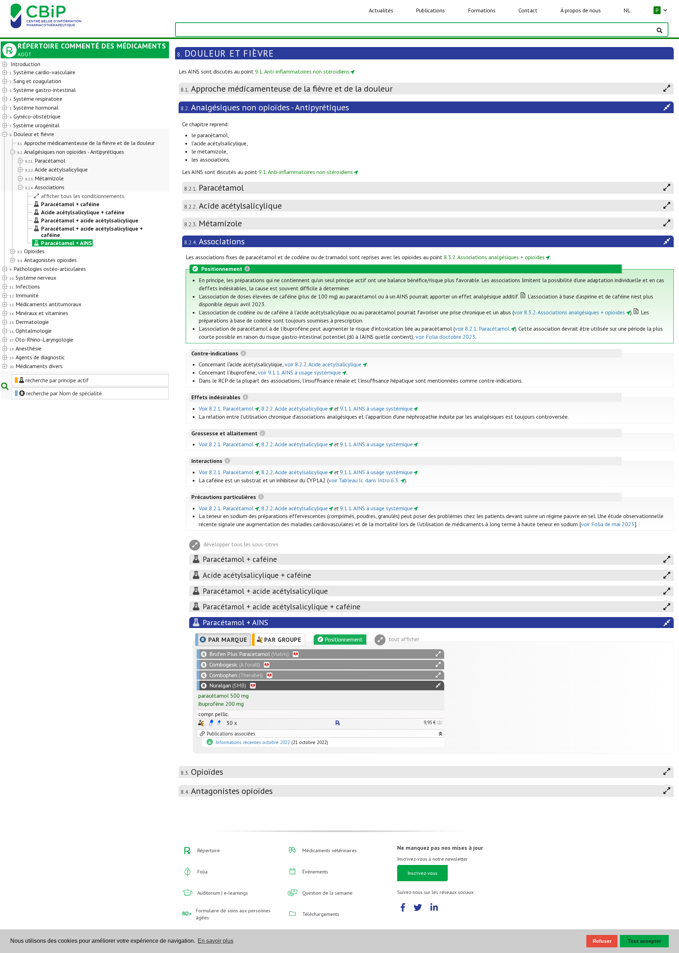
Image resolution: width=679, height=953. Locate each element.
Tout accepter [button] (644, 941)
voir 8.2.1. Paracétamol (482, 328)
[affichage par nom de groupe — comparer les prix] (201, 723)
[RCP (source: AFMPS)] (211, 723)
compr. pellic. (213, 713)
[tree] (78, 215)
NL (627, 10)
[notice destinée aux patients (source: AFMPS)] (219, 723)
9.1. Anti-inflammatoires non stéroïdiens (302, 71)
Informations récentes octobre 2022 (253, 742)
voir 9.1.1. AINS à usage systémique (299, 372)
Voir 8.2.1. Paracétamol (226, 408)
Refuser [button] (602, 941)
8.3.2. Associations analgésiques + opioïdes (494, 257)
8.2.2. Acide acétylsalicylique (294, 408)
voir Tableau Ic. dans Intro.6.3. (364, 480)
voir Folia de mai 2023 (607, 524)
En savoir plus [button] (215, 941)
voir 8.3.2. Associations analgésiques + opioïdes (569, 312)
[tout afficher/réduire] (438, 654)
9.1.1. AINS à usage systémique (376, 408)
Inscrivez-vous (422, 873)
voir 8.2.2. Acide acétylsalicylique (323, 364)
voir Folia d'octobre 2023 (445, 336)
